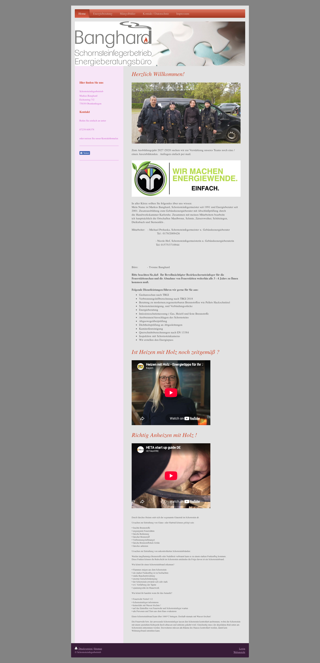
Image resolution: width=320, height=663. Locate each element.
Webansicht (239, 652)
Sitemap (98, 648)
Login (242, 648)
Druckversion (85, 648)
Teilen (86, 153)
